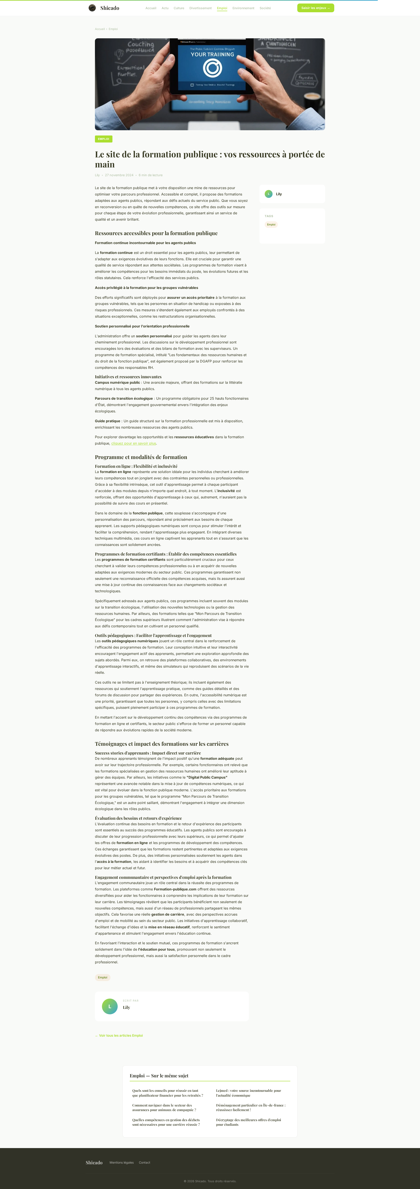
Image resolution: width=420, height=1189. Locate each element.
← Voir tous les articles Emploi (119, 1035)
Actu (165, 8)
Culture (179, 8)
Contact (144, 1162)
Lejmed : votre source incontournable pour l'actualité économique (248, 1092)
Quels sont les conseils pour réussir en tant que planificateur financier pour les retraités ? (167, 1092)
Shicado (109, 7)
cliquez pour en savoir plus (133, 443)
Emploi (222, 8)
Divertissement (200, 8)
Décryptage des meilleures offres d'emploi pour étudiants (248, 1122)
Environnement (243, 8)
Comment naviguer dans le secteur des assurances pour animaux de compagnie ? (164, 1107)
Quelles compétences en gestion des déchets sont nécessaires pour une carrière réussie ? (166, 1122)
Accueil (150, 8)
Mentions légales (122, 1162)
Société (265, 8)
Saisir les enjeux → (315, 8)
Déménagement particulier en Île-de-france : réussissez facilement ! (250, 1107)
